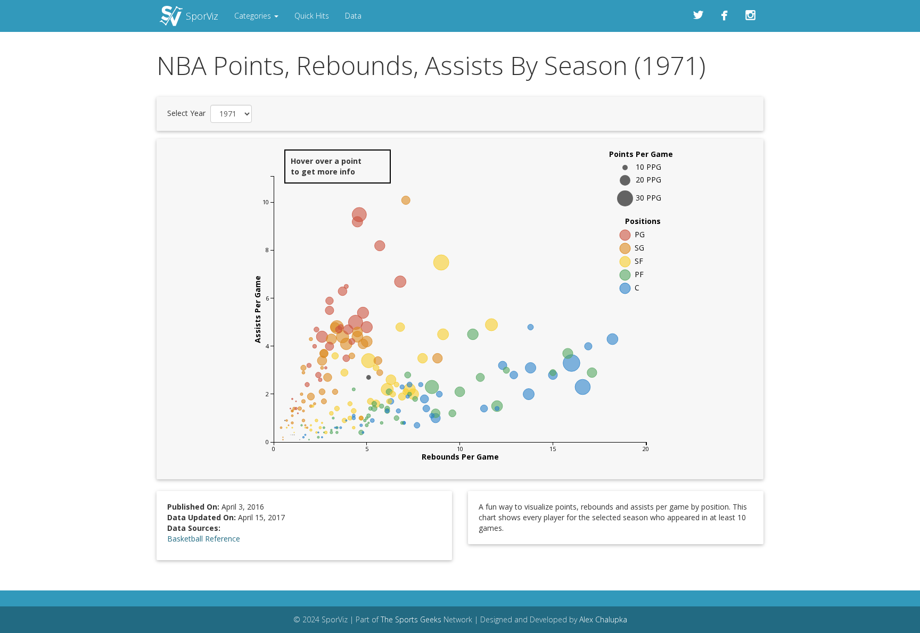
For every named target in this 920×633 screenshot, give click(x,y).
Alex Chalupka (603, 619)
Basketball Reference (203, 539)
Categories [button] (253, 16)
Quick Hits (311, 16)
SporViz (202, 16)
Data (353, 16)
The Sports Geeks (411, 619)
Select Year (186, 113)
